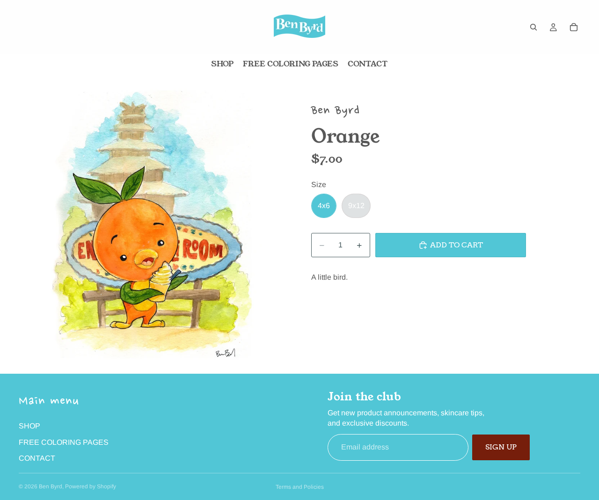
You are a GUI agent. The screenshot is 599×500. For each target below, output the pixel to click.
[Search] (533, 27)
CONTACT (37, 458)
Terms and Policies (300, 487)
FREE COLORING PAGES (64, 442)
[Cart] (573, 27)
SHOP (29, 426)
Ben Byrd (50, 486)
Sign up (501, 446)
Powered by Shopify (90, 486)
